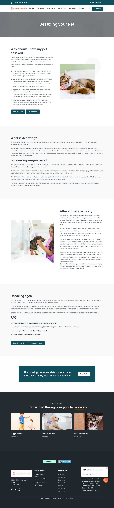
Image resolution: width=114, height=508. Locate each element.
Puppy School (17, 433)
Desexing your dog (19, 343)
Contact (82, 8)
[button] (105, 480)
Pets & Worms (48, 433)
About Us (61, 474)
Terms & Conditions (57, 498)
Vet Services (62, 477)
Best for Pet (62, 8)
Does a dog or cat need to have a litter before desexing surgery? (35, 323)
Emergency (51, 8)
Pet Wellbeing (15, 437)
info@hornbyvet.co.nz (41, 483)
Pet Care (45, 437)
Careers (60, 486)
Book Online (97, 9)
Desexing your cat (36, 343)
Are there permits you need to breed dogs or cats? (30, 331)
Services (40, 8)
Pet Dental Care (81, 433)
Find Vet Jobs (69, 498)
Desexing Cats (32, 112)
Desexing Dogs (18, 112)
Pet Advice (72, 8)
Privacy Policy (45, 498)
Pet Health (78, 437)
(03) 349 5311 (96, 3)
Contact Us (62, 491)
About (31, 8)
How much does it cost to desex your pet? (27, 334)
